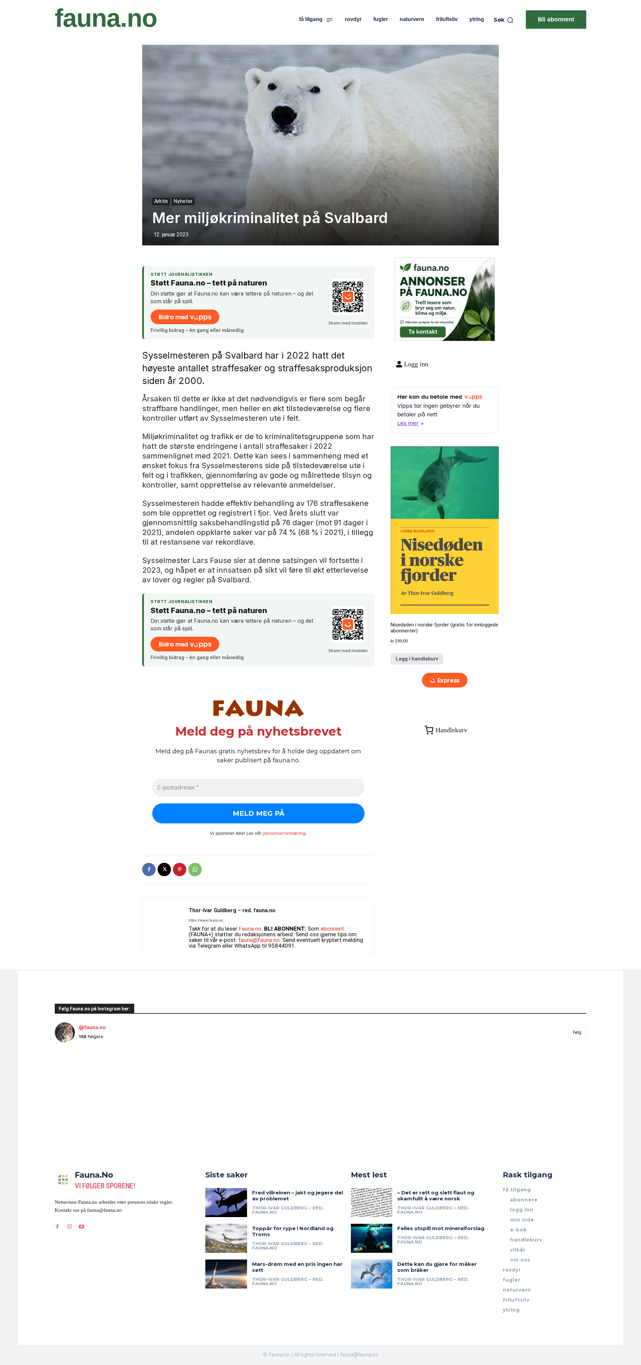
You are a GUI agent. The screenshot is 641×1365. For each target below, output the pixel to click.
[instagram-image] (99, 1092)
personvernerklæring (284, 833)
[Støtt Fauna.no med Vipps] (348, 297)
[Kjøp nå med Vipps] (445, 680)
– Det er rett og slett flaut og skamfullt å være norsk (435, 1195)
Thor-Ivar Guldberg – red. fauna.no (232, 910)
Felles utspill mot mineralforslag (440, 1228)
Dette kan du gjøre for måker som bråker (437, 1267)
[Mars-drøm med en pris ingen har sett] (226, 1274)
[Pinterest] (179, 869)
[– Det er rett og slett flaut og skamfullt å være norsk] (372, 1202)
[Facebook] (149, 869)
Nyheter (183, 201)
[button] (504, 20)
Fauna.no (250, 928)
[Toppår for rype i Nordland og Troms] (226, 1238)
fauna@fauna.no (259, 940)
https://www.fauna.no (206, 920)
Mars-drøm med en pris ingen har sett (297, 1267)
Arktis (161, 201)
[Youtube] (81, 1226)
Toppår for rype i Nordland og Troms (293, 1231)
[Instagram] (69, 1226)
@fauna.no (92, 1027)
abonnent (332, 928)
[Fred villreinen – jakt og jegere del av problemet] (226, 1202)
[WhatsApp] (195, 869)
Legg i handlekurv (417, 659)
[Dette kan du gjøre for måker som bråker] (372, 1274)
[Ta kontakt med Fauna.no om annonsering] (422, 330)
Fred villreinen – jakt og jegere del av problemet (297, 1195)
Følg (577, 1032)
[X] (164, 869)
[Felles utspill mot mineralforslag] (372, 1238)
